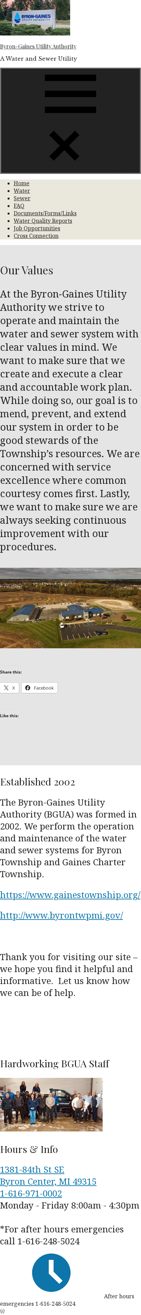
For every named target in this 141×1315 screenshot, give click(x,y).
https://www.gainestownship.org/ (70, 895)
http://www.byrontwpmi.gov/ (61, 915)
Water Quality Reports (43, 221)
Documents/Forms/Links (45, 213)
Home (21, 183)
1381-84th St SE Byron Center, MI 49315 (48, 1175)
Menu (122, 170)
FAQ (19, 205)
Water (22, 190)
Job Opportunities (37, 228)
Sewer (22, 198)
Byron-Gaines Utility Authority (38, 46)
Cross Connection (36, 236)
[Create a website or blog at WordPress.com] (2, 1311)
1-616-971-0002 (31, 1193)
